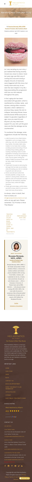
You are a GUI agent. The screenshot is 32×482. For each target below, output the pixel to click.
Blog (7, 377)
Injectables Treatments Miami (16, 398)
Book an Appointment (13, 384)
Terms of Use (13, 477)
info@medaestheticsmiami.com (14, 198)
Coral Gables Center (9, 429)
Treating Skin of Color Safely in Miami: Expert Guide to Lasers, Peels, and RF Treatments (10, 223)
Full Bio (16, 303)
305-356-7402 (7, 426)
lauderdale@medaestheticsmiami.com (14, 459)
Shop (7, 374)
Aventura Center (8, 440)
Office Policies (11, 392)
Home (7, 368)
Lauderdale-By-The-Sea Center (12, 452)
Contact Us (10, 380)
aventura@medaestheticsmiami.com (13, 449)
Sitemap (8, 395)
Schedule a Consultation (16, 306)
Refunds (16, 479)
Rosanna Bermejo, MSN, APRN (16, 26)
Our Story (9, 371)
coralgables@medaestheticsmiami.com (14, 436)
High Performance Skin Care (21, 216)
